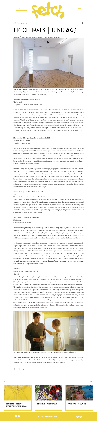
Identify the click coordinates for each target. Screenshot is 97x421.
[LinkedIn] (80, 417)
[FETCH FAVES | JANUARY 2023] (79, 392)
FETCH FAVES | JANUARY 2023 (77, 404)
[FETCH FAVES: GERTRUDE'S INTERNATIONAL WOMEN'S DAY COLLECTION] (17, 392)
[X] (77, 417)
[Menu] (79, 9)
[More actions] (82, 23)
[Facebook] (16, 416)
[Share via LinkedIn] (24, 369)
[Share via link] (28, 369)
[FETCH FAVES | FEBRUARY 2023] (48, 392)
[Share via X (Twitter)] (19, 369)
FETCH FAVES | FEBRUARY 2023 (47, 404)
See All (91, 381)
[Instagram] (19, 416)
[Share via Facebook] (14, 369)
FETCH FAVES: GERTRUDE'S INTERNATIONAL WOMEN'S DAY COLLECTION (16, 405)
